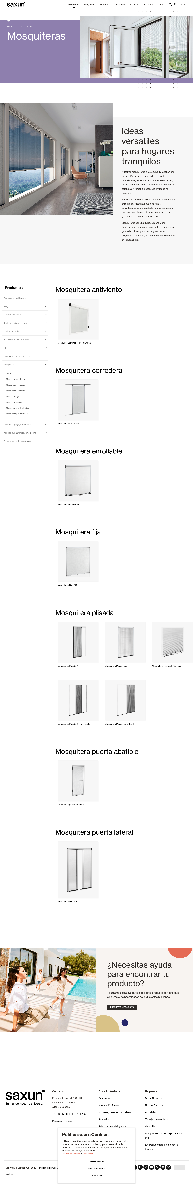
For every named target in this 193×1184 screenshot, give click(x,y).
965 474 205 (79, 1114)
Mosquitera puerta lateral (17, 414)
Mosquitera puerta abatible (17, 408)
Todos (9, 373)
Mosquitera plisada (14, 402)
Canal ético (151, 1126)
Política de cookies (71, 1154)
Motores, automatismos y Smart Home (20, 433)
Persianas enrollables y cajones (17, 298)
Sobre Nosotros (153, 1098)
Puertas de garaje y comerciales (17, 424)
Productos (12, 26)
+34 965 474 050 (61, 1114)
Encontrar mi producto (122, 1007)
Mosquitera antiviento (15, 379)
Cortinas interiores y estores (15, 323)
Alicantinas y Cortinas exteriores (17, 339)
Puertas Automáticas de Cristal (17, 356)
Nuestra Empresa (154, 1105)
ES (181, 4)
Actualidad (151, 1112)
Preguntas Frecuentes (63, 1121)
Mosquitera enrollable (15, 391)
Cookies (9, 1174)
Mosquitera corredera (15, 385)
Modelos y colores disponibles (115, 1112)
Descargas (104, 1098)
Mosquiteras (27, 26)
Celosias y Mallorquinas (14, 314)
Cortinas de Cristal (11, 331)
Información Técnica (109, 1105)
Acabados (104, 1119)
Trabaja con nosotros (156, 1119)
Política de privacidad (49, 1168)
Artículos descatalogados (112, 1126)
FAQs (162, 4)
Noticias (134, 4)
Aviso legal (87, 1154)
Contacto (149, 4)
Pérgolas (7, 306)
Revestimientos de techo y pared (18, 441)
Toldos (6, 348)
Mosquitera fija (12, 396)
